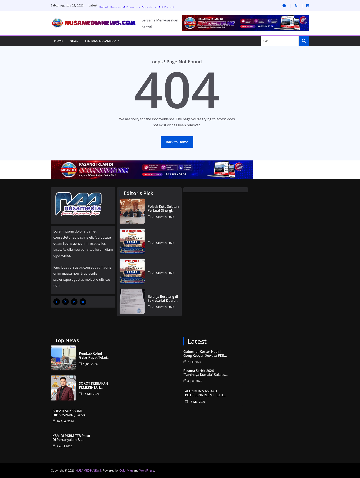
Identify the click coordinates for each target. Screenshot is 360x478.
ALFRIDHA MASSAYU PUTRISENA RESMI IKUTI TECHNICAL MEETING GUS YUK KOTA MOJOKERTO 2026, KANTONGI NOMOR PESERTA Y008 (205, 393)
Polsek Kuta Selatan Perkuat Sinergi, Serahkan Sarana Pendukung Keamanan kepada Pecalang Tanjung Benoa (163, 209)
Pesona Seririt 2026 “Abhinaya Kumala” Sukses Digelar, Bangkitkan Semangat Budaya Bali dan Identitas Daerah (204, 373)
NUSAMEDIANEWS (88, 470)
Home (58, 41)
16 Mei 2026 (91, 394)
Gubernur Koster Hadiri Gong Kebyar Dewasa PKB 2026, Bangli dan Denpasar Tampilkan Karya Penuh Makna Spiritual (204, 354)
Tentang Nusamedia (100, 41)
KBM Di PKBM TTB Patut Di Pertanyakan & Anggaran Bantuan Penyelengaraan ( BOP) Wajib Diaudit (71, 438)
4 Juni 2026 (194, 381)
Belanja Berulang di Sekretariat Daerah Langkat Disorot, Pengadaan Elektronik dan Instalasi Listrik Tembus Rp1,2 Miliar (163, 299)
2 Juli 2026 (194, 362)
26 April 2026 (65, 421)
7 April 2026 (64, 446)
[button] (118, 41)
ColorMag (126, 470)
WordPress (146, 470)
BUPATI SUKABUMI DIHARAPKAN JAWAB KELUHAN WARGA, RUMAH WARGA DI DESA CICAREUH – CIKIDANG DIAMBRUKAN (73, 413)
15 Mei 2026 (197, 402)
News (74, 41)
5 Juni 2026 (90, 364)
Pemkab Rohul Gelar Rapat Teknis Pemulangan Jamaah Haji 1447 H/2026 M (94, 355)
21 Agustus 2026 (163, 217)
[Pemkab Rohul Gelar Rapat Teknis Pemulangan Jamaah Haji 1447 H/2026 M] (63, 357)
